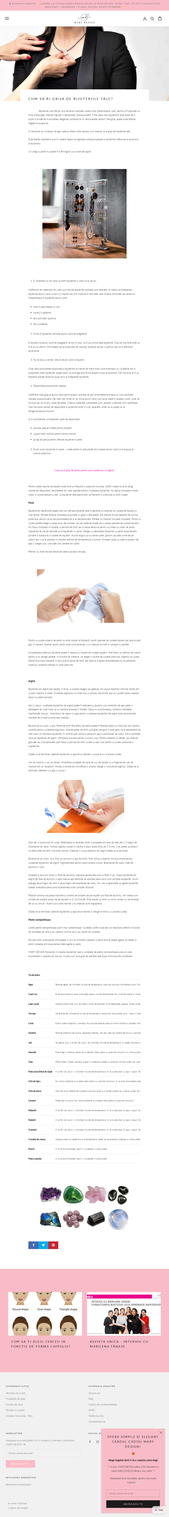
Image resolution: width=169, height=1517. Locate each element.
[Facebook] (90, 1441)
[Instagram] (97, 1441)
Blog (91, 1398)
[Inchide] (160, 1432)
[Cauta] (152, 18)
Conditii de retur (14, 1404)
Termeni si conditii (15, 1410)
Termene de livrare (15, 1393)
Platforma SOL (96, 1415)
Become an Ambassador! (19, 1484)
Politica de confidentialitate (103, 1404)
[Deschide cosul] (159, 18)
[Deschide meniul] (7, 18)
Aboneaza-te (133, 1504)
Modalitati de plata (15, 1398)
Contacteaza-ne (97, 1421)
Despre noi (94, 1393)
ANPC (92, 1410)
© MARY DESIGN (17, 1503)
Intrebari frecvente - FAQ (19, 1415)
